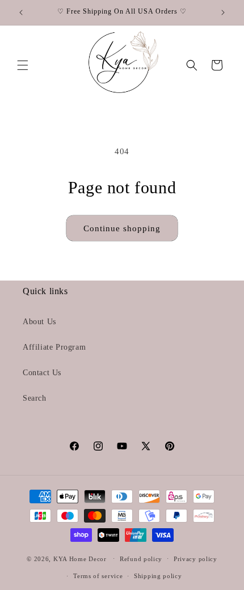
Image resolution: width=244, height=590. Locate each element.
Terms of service (98, 575)
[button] (22, 65)
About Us (39, 321)
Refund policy (141, 558)
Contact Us (42, 372)
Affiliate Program (54, 347)
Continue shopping (122, 228)
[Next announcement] (223, 12)
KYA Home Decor (80, 558)
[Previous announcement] (21, 12)
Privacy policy (195, 558)
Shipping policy (158, 575)
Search (35, 398)
